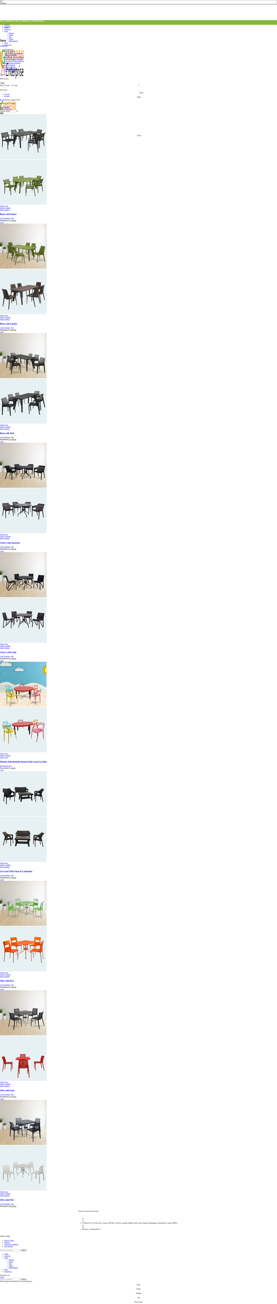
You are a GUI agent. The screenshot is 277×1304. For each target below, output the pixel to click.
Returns (7, 1242)
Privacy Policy (9, 1240)
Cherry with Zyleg (8, 652)
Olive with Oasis (7, 1090)
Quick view (4, 206)
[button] (4, 757)
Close (2, 74)
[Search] (138, 84)
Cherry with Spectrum (10, 543)
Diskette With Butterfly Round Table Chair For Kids (23, 762)
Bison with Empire (8, 214)
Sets (10, 37)
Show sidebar (4, 107)
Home (2, 100)
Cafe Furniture (5, 218)
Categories (3, 46)
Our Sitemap (8, 1246)
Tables (11, 39)
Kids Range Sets (5, 766)
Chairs (11, 35)
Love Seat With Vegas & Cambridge (16, 871)
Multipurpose (13, 41)
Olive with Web (7, 1200)
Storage (11, 33)
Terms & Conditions (11, 1244)
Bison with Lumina (8, 323)
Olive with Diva (7, 981)
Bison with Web (7, 433)
